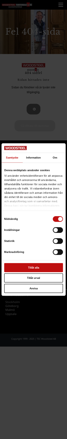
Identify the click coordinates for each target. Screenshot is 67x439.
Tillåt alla (33, 267)
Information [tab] (33, 157)
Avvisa (33, 288)
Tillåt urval (33, 277)
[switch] (58, 230)
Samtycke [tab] (12, 157)
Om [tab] (55, 157)
